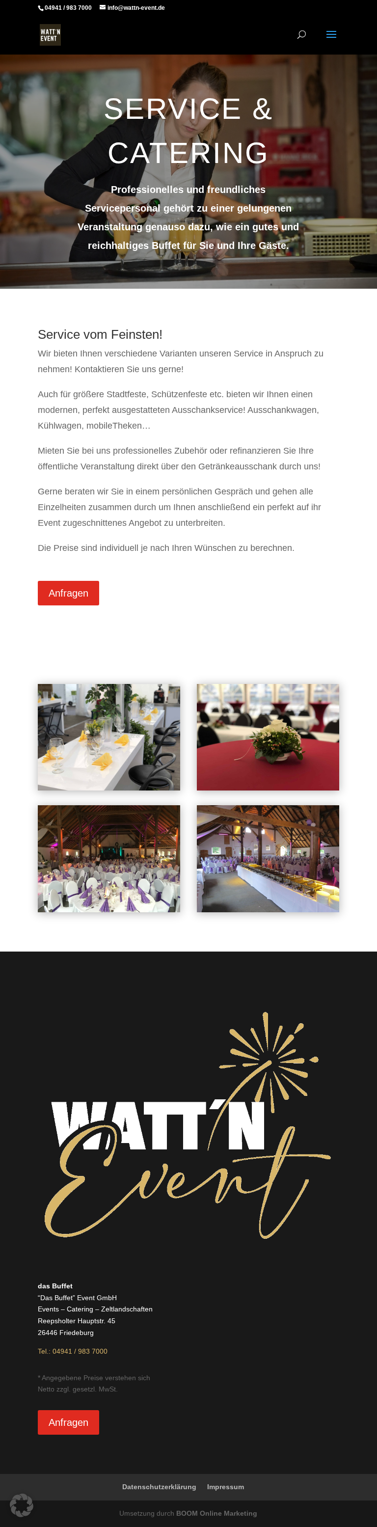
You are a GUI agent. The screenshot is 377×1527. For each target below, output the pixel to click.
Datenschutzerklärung (159, 1487)
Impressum (225, 1487)
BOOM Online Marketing (216, 1513)
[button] (21, 1505)
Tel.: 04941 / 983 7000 (73, 1351)
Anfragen (68, 593)
